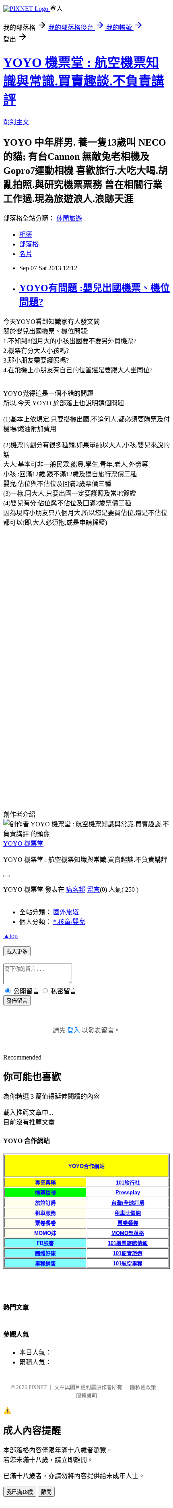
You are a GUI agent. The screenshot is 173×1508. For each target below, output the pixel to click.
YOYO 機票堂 (23, 843)
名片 (25, 253)
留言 (93, 889)
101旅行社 (128, 1183)
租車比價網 (128, 1213)
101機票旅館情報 (128, 1243)
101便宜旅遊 (127, 1253)
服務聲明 (86, 1396)
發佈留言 (16, 1001)
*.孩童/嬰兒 (69, 921)
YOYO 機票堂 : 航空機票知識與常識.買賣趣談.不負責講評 (83, 81)
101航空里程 (127, 1263)
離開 (46, 1492)
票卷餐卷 (127, 1223)
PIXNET (38, 1387)
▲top (10, 935)
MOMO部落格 (127, 1233)
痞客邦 (75, 889)
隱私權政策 (143, 1387)
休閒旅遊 (69, 218)
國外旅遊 (66, 912)
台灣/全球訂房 (127, 1203)
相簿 (25, 234)
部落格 (29, 244)
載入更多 (16, 952)
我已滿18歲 (19, 1492)
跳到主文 (16, 122)
